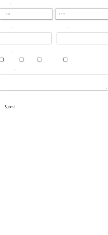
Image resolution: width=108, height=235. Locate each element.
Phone (12, 28)
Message (14, 71)
